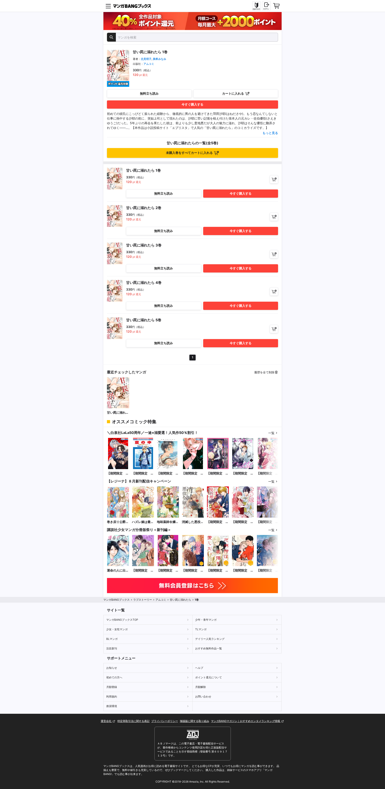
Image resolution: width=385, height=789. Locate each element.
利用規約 (111, 696)
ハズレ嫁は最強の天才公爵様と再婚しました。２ (143, 522)
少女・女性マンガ (117, 629)
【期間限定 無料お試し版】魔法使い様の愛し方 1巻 (218, 473)
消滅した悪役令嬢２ (193, 522)
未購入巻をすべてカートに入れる (189, 153)
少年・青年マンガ (206, 619)
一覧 (271, 433)
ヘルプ (199, 667)
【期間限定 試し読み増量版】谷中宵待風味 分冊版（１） (243, 570)
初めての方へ (114, 677)
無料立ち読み (149, 93)
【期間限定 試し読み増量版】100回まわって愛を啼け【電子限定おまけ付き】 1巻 (118, 473)
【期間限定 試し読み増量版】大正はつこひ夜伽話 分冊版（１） (168, 570)
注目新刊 (111, 648)
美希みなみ (159, 59)
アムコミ (148, 63)
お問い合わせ (203, 696)
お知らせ (111, 667)
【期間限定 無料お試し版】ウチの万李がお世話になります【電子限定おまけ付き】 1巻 (193, 473)
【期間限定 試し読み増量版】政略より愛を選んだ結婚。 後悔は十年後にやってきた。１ (268, 522)
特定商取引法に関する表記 (133, 721)
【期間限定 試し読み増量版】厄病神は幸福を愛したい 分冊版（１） (218, 570)
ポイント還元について (208, 677)
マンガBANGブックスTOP (122, 619)
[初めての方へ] (256, 6)
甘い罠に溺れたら (118, 413)
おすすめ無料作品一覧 (208, 648)
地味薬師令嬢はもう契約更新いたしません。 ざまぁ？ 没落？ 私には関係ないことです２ (168, 522)
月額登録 (111, 687)
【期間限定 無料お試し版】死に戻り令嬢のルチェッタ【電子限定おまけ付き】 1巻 (268, 473)
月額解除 (200, 687)
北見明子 (146, 59)
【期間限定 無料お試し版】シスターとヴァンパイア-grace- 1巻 (243, 473)
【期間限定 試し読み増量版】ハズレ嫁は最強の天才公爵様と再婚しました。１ (243, 522)
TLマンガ (201, 629)
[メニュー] (108, 6)
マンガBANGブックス (116, 599)
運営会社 (106, 721)
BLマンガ (112, 639)
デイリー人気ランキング (210, 639)
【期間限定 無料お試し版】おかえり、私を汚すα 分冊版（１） (143, 570)
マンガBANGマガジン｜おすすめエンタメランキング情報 (246, 721)
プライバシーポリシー (164, 721)
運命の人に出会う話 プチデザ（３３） (118, 570)
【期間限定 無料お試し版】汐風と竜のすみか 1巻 (168, 473)
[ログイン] (266, 5)
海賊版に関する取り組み (194, 721)
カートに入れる (233, 93)
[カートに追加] (274, 179)
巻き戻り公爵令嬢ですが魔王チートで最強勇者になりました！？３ (118, 522)
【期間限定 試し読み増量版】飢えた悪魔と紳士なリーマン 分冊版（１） (268, 570)
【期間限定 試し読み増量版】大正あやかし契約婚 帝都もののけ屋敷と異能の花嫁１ (218, 522)
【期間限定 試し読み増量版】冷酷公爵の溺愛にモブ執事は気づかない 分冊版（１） (193, 570)
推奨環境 (111, 706)
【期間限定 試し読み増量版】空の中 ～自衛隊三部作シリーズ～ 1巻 (143, 473)
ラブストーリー (142, 599)
